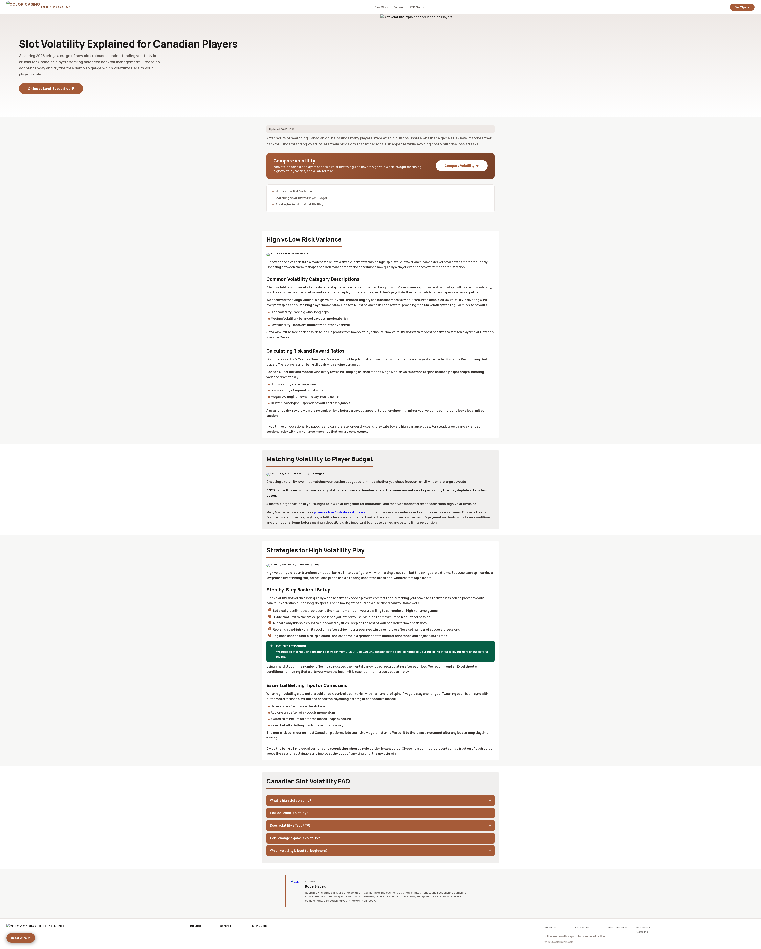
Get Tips (740, 7)
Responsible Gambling (643, 930)
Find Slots (381, 7)
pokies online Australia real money (339, 512)
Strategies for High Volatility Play (299, 204)
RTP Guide (416, 7)
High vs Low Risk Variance (294, 191)
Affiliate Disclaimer (617, 927)
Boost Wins (19, 938)
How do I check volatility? (289, 813)
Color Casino (51, 926)
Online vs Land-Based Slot (49, 88)
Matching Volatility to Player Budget (301, 198)
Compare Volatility (459, 165)
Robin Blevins (315, 886)
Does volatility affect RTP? (290, 825)
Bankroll (398, 7)
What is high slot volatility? (290, 800)
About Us (550, 927)
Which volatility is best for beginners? (299, 850)
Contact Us (582, 927)
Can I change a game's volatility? (295, 838)
